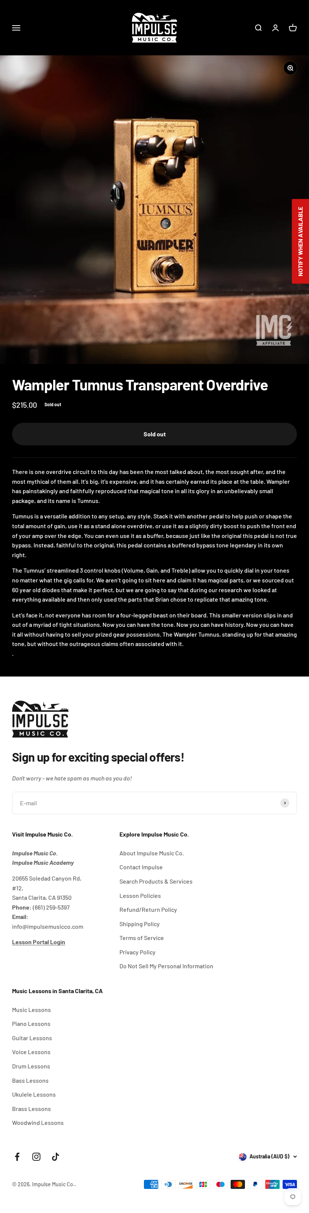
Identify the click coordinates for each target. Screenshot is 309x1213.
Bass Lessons (30, 1080)
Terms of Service (141, 937)
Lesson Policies (140, 895)
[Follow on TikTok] (55, 1157)
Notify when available (300, 241)
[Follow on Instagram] (36, 1157)
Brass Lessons (31, 1108)
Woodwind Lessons (38, 1122)
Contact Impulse (141, 866)
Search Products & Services (156, 881)
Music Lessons (31, 1009)
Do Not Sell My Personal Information (166, 965)
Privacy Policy (137, 951)
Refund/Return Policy (148, 909)
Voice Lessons (31, 1051)
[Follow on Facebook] (17, 1157)
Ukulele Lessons (34, 1094)
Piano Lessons (31, 1023)
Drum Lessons (31, 1066)
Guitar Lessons (32, 1037)
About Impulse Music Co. (151, 852)
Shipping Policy (139, 923)
